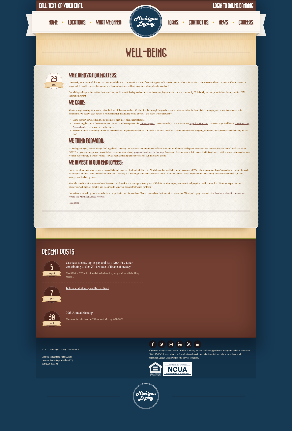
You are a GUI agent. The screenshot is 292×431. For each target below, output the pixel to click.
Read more (74, 202)
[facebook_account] (153, 344)
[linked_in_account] (197, 344)
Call (42, 6)
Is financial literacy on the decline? (87, 288)
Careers (245, 22)
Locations (76, 22)
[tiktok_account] (188, 344)
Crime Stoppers (147, 123)
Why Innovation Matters (92, 75)
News (223, 22)
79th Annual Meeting (79, 313)
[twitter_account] (162, 344)
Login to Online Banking (233, 6)
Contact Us (198, 22)
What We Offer (108, 22)
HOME (52, 22)
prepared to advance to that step (149, 151)
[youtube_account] (180, 344)
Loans (173, 22)
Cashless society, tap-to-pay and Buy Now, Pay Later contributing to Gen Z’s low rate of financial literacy (99, 265)
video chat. (73, 6)
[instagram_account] (171, 344)
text (52, 6)
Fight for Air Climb (199, 123)
